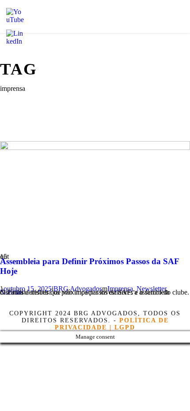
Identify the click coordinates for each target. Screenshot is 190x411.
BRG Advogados (77, 288)
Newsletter (151, 288)
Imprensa (120, 288)
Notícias (11, 292)
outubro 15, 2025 (28, 288)
